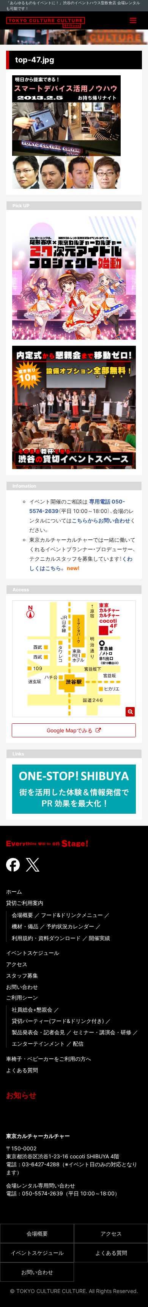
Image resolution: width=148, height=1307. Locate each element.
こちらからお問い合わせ (101, 520)
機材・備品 (25, 926)
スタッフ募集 (22, 975)
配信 (78, 1043)
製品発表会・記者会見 (38, 1032)
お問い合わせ (22, 987)
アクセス (16, 964)
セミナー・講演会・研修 (102, 1032)
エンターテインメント (38, 1043)
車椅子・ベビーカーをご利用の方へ (48, 1058)
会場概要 (22, 915)
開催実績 (99, 938)
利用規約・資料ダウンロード (46, 938)
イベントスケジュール (32, 953)
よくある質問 (22, 1070)
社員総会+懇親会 (32, 1009)
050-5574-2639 (42, 1193)
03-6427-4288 (41, 1164)
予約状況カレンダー (70, 926)
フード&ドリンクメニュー (72, 915)
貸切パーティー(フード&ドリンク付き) (58, 1021)
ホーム (14, 891)
